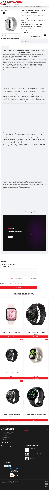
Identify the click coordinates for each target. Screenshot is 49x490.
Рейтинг (2, 283)
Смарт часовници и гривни (17, 6)
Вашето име (3, 269)
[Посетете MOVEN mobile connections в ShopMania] (7, 466)
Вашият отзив (4, 271)
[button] (2, 21)
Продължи (18, 287)
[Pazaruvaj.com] (14, 469)
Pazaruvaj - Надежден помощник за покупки (14, 471)
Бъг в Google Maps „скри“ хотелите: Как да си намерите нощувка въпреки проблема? (37, 448)
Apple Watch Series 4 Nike (12, 38)
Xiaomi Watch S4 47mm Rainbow (36, 332)
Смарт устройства (7, 6)
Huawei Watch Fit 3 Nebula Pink (11, 332)
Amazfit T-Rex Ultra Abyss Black (11, 414)
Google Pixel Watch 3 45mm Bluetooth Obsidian (36, 415)
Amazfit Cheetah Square (36, 372)
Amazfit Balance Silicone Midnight (11, 372)
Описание (5, 47)
